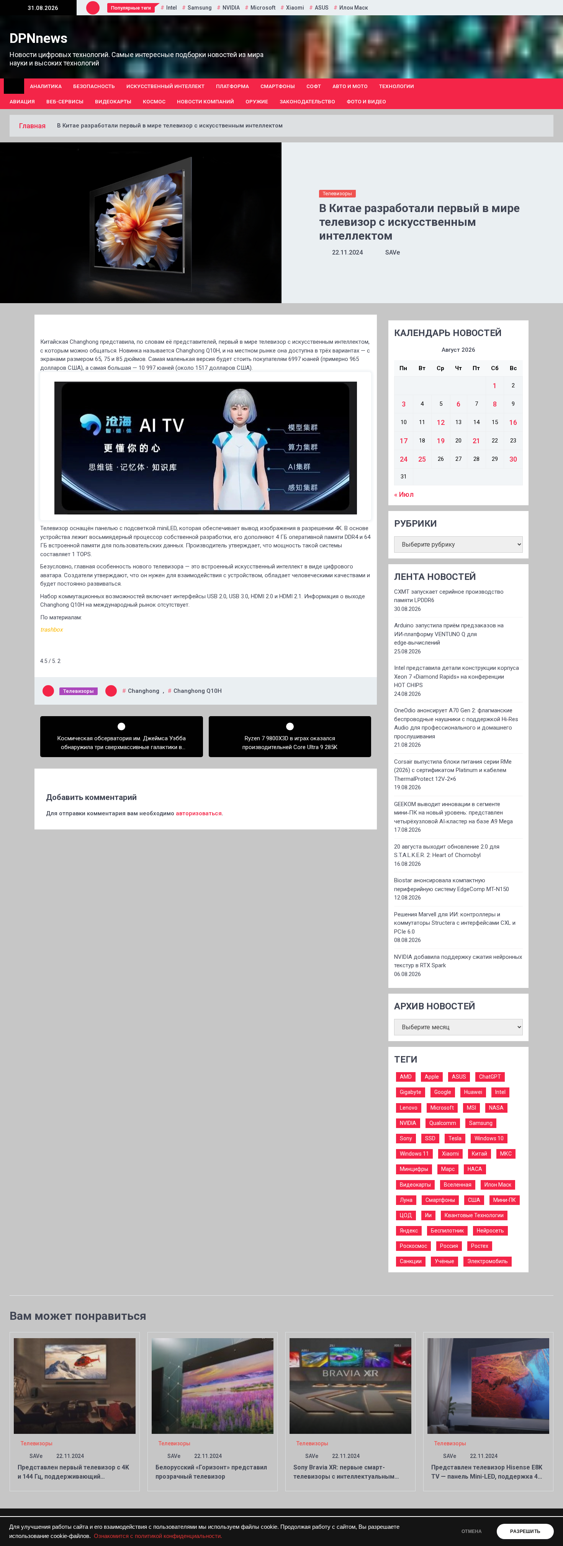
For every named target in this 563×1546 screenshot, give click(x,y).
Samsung (200, 8)
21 (476, 441)
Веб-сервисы (64, 101)
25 (422, 459)
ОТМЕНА (472, 1531)
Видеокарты (113, 101)
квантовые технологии (474, 1215)
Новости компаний (205, 101)
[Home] (14, 86)
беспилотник (447, 1231)
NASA (496, 1108)
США (474, 1200)
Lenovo (408, 1108)
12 (441, 422)
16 (513, 422)
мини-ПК (504, 1200)
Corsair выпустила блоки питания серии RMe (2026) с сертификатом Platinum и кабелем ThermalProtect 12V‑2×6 (453, 770)
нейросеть (490, 1231)
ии (428, 1215)
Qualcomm (442, 1123)
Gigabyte (410, 1092)
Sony (406, 1138)
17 (404, 441)
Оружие (256, 101)
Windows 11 (414, 1154)
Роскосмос (413, 1246)
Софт (313, 86)
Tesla (455, 1138)
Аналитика (46, 86)
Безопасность (94, 86)
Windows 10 (489, 1138)
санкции (411, 1261)
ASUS (322, 8)
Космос (154, 101)
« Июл (404, 494)
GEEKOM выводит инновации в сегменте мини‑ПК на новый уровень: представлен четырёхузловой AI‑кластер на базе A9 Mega (453, 813)
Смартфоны (277, 86)
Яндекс (409, 1231)
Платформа (232, 86)
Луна (406, 1200)
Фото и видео (366, 101)
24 (404, 459)
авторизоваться (199, 813)
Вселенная (457, 1185)
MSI (471, 1108)
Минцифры (414, 1169)
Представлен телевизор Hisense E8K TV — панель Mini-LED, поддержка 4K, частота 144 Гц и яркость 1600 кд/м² (487, 1476)
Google (442, 1092)
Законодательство (307, 101)
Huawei (473, 1092)
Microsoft (262, 8)
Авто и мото (350, 86)
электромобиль (487, 1261)
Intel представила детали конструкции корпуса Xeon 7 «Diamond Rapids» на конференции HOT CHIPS (456, 676)
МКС (506, 1154)
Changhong (143, 690)
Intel (171, 8)
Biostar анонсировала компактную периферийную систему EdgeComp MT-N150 (451, 885)
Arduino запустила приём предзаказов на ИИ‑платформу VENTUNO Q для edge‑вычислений (449, 634)
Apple (432, 1077)
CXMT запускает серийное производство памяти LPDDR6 (449, 596)
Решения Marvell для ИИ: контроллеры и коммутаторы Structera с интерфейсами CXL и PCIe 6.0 (455, 923)
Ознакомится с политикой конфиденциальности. (158, 1536)
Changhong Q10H (197, 690)
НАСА (475, 1169)
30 (513, 459)
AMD (406, 1077)
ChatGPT (490, 1077)
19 (441, 441)
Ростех (479, 1246)
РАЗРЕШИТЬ (525, 1531)
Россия (449, 1246)
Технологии (396, 86)
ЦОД (406, 1215)
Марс (448, 1169)
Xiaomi (295, 8)
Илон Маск (353, 8)
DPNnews (38, 38)
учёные (444, 1261)
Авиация (22, 101)
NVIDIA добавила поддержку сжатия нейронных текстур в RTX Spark (458, 961)
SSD (430, 1138)
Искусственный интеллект (165, 86)
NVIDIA (231, 8)
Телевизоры (337, 193)
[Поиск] (550, 93)
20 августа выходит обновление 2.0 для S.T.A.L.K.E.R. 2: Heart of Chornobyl (446, 851)
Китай (479, 1154)
